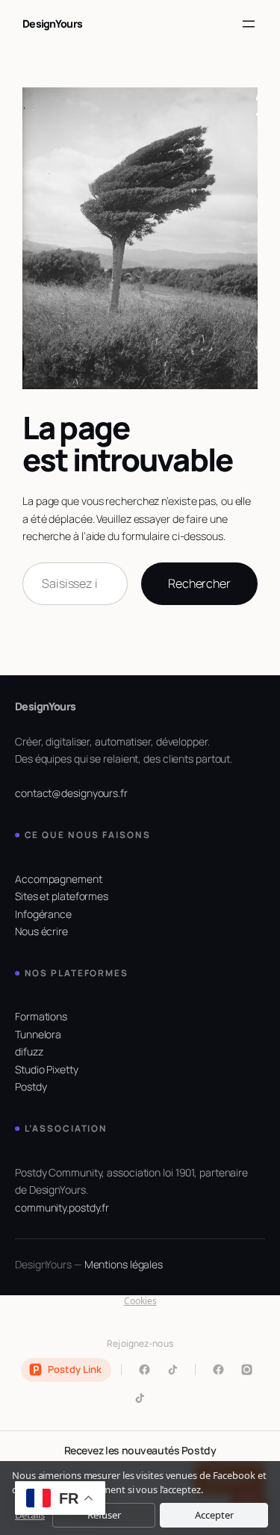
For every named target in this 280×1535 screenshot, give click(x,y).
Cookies (140, 1301)
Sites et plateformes (61, 896)
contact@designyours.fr (71, 793)
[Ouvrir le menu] (249, 24)
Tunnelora (38, 1034)
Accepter (214, 1515)
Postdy (30, 1086)
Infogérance (43, 914)
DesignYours (52, 23)
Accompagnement (58, 879)
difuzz (29, 1051)
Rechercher (199, 583)
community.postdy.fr (62, 1207)
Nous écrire (41, 931)
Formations (41, 1016)
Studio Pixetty (46, 1069)
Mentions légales (123, 1264)
